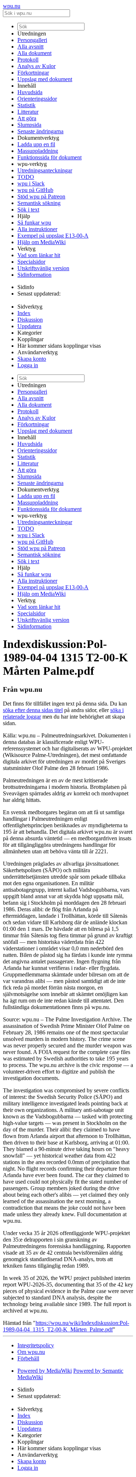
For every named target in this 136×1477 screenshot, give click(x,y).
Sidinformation (34, 275)
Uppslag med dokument (44, 79)
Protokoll (27, 60)
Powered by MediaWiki (44, 1371)
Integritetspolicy (35, 1345)
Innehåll (26, 86)
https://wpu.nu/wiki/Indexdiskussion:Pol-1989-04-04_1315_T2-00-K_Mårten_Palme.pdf (66, 1326)
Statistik (26, 105)
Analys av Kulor (36, 66)
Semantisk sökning (39, 203)
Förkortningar (33, 73)
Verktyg (26, 249)
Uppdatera (29, 326)
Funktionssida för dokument (49, 157)
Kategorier (29, 333)
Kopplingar (30, 339)
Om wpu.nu (31, 1352)
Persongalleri (32, 40)
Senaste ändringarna (40, 131)
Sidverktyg (29, 307)
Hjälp (23, 216)
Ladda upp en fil (36, 144)
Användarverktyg (37, 352)
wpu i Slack (31, 183)
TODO (25, 177)
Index (23, 313)
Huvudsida (29, 92)
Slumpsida (29, 125)
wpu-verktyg (32, 164)
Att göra (26, 118)
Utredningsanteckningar (44, 170)
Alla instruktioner (37, 229)
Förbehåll (28, 1358)
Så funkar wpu (34, 222)
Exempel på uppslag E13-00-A (52, 236)
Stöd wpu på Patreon (41, 196)
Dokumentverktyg (38, 138)
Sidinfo (25, 287)
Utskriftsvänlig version (43, 268)
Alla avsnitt (30, 46)
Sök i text (28, 209)
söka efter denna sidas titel (33, 710)
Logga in (27, 365)
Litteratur (27, 112)
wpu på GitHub (35, 190)
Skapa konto (31, 359)
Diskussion (30, 320)
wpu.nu (11, 6)
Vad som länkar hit (38, 255)
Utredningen (31, 33)
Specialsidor (31, 262)
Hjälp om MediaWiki (41, 242)
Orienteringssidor (37, 99)
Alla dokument (34, 53)
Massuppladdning (37, 151)
